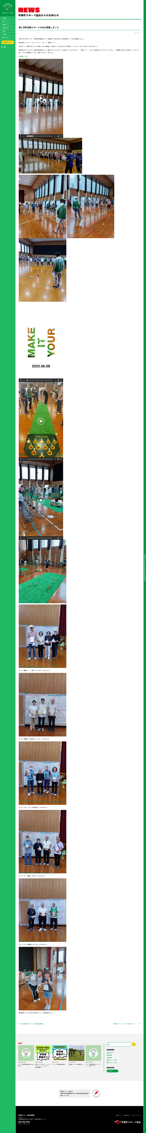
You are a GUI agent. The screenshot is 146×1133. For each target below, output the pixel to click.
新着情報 (109, 1055)
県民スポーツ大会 (112, 1062)
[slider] (39, 136)
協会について (5, 21)
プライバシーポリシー (136, 1115)
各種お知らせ (5, 24)
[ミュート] (58, 136)
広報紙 (3, 31)
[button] (41, 98)
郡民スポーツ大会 (112, 1060)
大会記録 (4, 34)
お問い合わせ (5, 37)
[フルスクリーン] (61, 136)
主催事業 (4, 18)
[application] (41, 98)
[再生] (21, 136)
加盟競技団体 (5, 28)
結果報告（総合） (24, 56)
